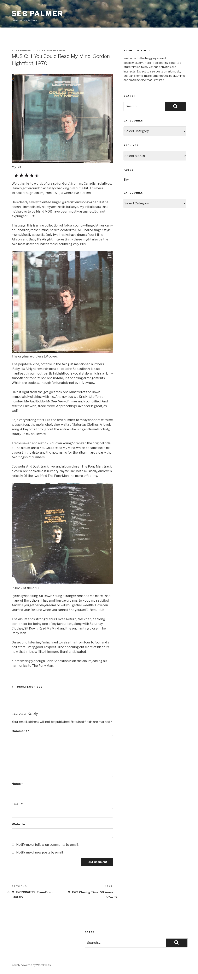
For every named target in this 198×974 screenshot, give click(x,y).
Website (18, 824)
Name (17, 784)
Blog (127, 179)
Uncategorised (30, 687)
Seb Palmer (37, 13)
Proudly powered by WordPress (30, 965)
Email (17, 804)
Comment (20, 731)
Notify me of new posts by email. (39, 852)
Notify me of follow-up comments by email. (47, 845)
